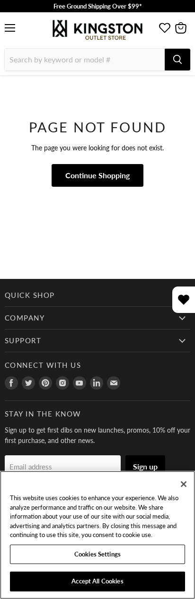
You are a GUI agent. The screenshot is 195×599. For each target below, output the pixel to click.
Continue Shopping (97, 175)
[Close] (183, 484)
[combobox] (85, 59)
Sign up (145, 466)
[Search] (177, 59)
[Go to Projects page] (164, 27)
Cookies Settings (97, 554)
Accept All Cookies (97, 581)
